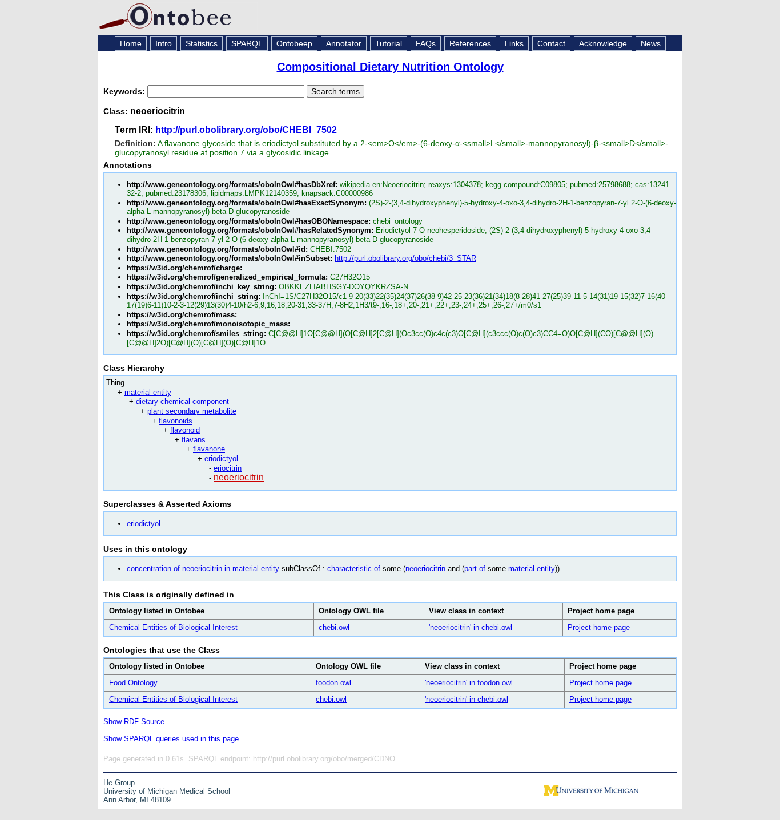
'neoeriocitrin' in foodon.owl (469, 682)
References (470, 43)
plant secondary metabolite (191, 411)
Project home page (599, 627)
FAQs (426, 43)
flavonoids (175, 421)
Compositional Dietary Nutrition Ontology (390, 66)
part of (474, 568)
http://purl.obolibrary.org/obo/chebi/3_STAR (405, 258)
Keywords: (125, 91)
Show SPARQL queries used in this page (171, 738)
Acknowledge (603, 43)
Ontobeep (294, 43)
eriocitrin (228, 468)
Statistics (202, 43)
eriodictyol (221, 458)
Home (131, 43)
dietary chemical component (182, 401)
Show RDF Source (133, 721)
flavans (194, 439)
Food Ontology (133, 682)
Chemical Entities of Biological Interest (173, 627)
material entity (147, 392)
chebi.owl (334, 627)
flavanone (209, 449)
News (651, 43)
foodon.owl (333, 682)
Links (514, 43)
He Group (119, 782)
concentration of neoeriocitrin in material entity (204, 568)
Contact (551, 43)
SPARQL (247, 43)
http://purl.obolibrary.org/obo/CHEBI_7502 (246, 130)
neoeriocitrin (239, 477)
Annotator (343, 43)
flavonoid (185, 430)
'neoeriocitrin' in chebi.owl (470, 627)
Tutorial (388, 43)
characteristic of (353, 568)
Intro (163, 43)
